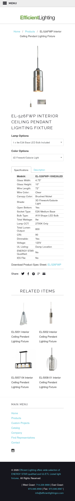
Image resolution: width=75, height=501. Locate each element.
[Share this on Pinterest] (32, 273)
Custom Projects (20, 423)
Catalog (15, 428)
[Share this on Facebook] (27, 273)
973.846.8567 (55, 488)
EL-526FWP (54, 264)
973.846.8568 (35, 488)
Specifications (21, 170)
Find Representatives (23, 437)
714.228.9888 (43, 484)
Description (39, 169)
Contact (15, 442)
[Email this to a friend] (43, 273)
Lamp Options (20, 136)
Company (16, 432)
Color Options (20, 151)
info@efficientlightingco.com (49, 493)
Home (14, 413)
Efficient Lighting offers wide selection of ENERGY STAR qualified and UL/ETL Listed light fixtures (36, 474)
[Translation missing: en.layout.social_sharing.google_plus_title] (38, 273)
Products (16, 418)
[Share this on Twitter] (22, 273)
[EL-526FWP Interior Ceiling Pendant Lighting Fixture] (37, 71)
